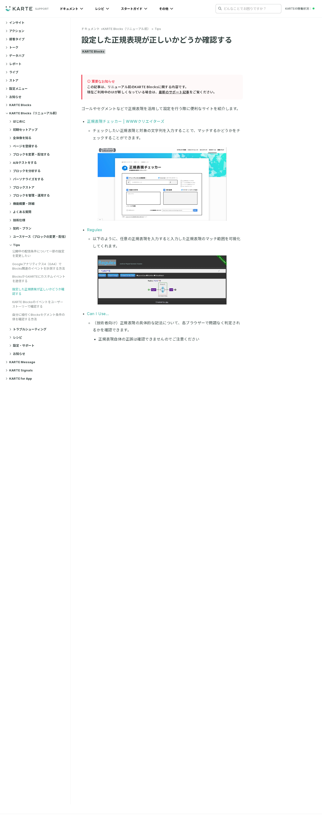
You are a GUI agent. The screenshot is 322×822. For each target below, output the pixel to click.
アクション (16, 31)
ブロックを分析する (27, 171)
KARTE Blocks (20, 105)
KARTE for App (20, 378)
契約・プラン (22, 228)
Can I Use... (98, 313)
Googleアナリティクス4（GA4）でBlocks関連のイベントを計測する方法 (38, 266)
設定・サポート (23, 345)
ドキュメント (69, 9)
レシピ (100, 9)
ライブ (13, 72)
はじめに (19, 121)
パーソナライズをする (28, 179)
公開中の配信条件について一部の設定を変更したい (38, 253)
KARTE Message (22, 362)
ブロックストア (23, 187)
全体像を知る (22, 138)
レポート (15, 64)
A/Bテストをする (25, 162)
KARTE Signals (21, 370)
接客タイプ (17, 39)
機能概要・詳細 (23, 204)
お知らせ (15, 97)
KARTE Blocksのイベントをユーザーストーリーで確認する (37, 304)
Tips (16, 245)
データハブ (17, 56)
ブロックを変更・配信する (31, 154)
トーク (13, 47)
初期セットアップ (25, 130)
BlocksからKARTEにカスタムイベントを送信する (38, 279)
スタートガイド (132, 9)
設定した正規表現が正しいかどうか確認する (38, 291)
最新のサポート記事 (174, 92)
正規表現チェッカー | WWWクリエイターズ (125, 121)
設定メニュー (18, 88)
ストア (13, 80)
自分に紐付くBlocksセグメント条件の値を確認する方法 (38, 317)
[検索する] (220, 8)
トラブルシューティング (29, 329)
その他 (164, 9)
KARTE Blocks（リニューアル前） (34, 113)
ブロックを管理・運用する (31, 195)
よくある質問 (22, 212)
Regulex (94, 229)
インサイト (17, 23)
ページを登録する (25, 146)
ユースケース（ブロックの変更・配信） (40, 236)
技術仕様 (19, 220)
